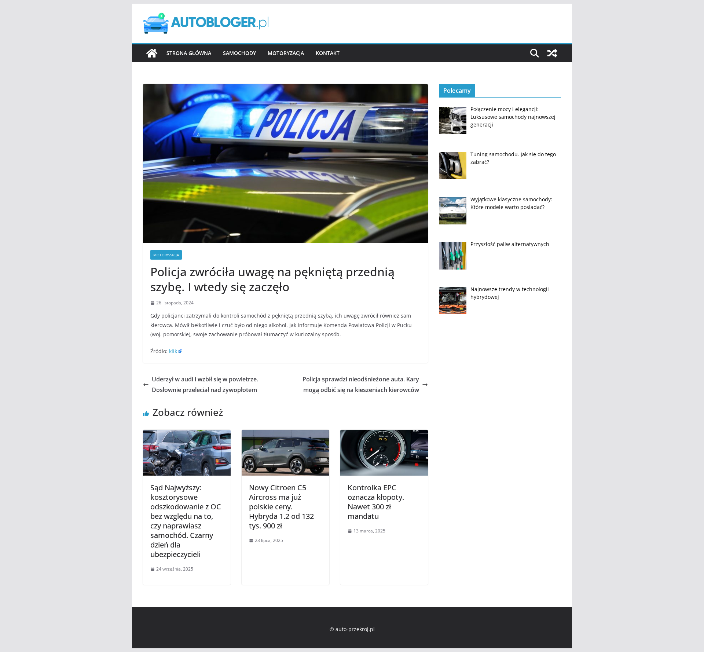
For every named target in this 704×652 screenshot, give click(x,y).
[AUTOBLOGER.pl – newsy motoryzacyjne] (152, 53)
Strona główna (188, 53)
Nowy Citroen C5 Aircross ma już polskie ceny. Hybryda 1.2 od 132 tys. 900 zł (281, 507)
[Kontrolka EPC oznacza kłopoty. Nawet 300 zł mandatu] (384, 435)
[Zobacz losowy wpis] (552, 53)
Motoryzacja (286, 53)
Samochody (239, 53)
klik (173, 351)
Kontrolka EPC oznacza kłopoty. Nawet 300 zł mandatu (376, 502)
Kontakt (328, 53)
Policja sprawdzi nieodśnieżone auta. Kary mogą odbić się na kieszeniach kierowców (360, 384)
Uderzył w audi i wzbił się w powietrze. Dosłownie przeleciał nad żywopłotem (205, 384)
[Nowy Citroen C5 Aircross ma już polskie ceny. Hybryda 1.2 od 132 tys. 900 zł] (285, 435)
